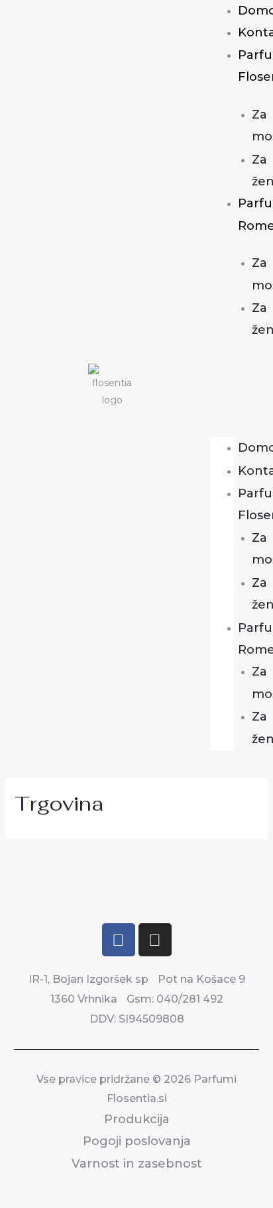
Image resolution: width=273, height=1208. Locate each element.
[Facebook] (118, 939)
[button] (222, 389)
